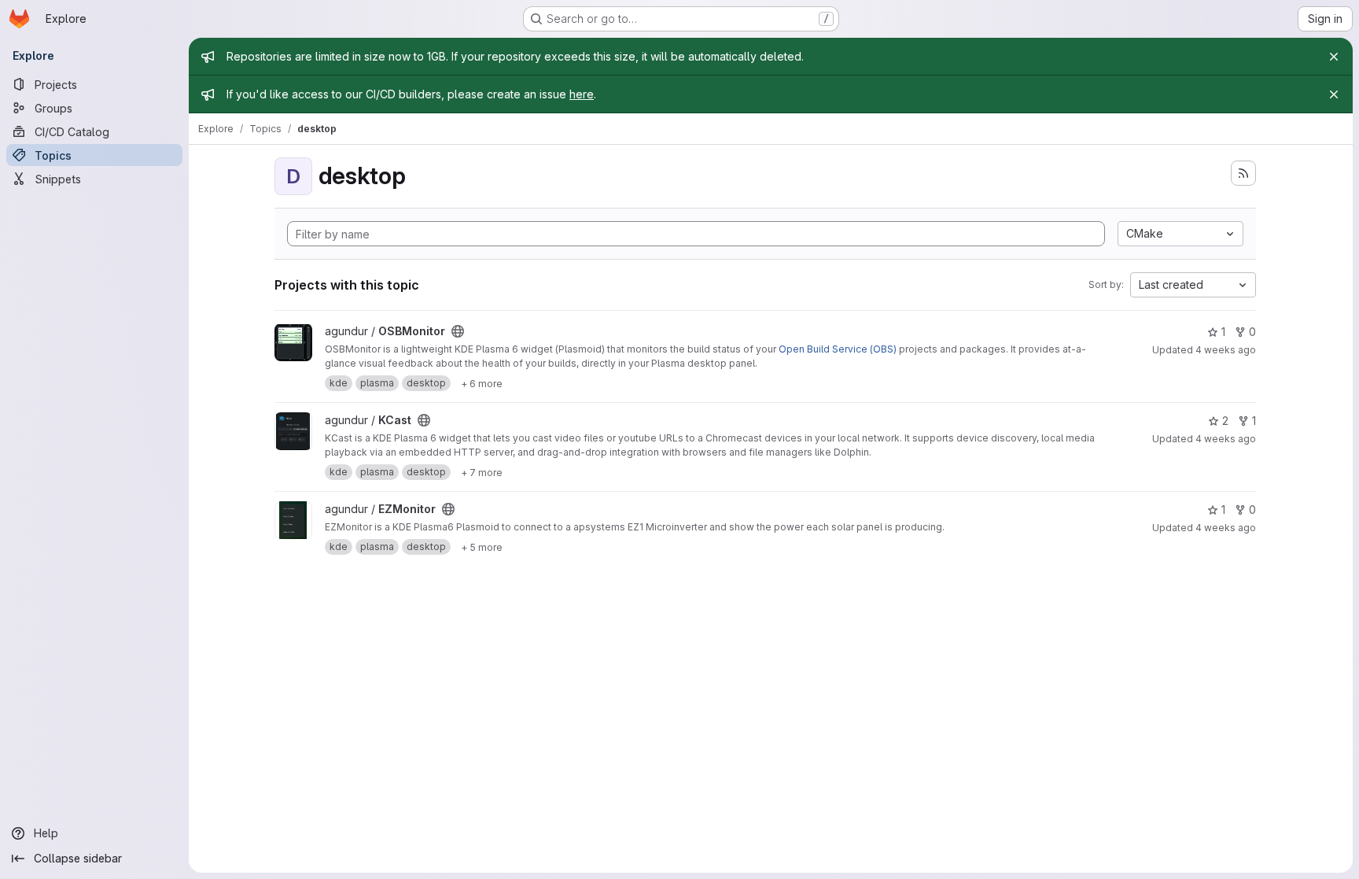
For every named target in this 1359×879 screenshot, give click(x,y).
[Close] (1333, 56)
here (581, 94)
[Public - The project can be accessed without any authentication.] (457, 331)
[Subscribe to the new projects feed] (1243, 173)
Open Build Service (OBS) (838, 349)
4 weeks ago (1225, 350)
